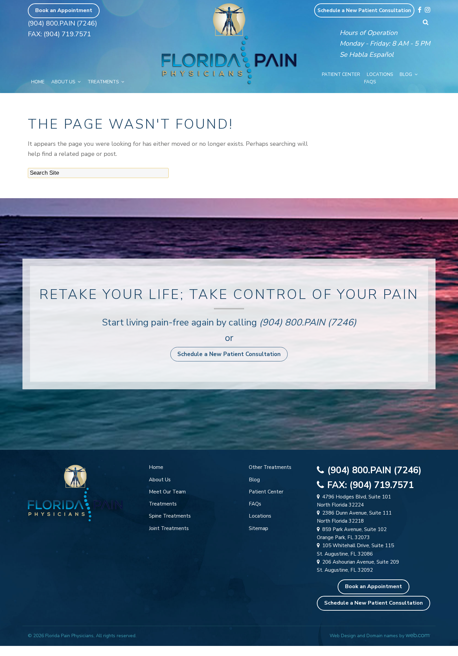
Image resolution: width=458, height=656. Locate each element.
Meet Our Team (167, 491)
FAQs (370, 82)
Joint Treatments (169, 528)
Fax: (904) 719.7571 (59, 34)
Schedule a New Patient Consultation (364, 10)
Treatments (103, 82)
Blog (406, 74)
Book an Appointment (63, 10)
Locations (380, 74)
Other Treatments (270, 467)
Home (38, 82)
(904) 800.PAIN (292, 322)
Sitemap (258, 528)
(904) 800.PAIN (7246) (62, 23)
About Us (63, 82)
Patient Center (341, 74)
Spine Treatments (170, 516)
